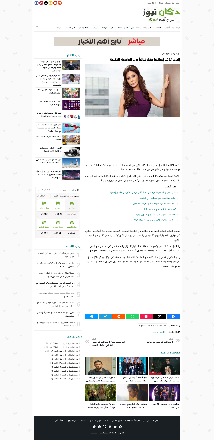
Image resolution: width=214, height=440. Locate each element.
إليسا (162, 332)
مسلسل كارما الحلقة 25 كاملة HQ (64, 371)
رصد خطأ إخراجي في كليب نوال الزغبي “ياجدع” (155, 215)
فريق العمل (117, 420)
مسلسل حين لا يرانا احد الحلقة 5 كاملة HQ (60, 343)
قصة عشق (59, 420)
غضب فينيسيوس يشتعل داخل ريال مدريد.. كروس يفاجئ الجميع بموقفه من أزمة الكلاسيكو (49, 80)
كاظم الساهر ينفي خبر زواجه (159, 340)
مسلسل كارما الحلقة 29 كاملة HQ (64, 355)
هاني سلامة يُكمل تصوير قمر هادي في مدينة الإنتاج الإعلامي (100, 379)
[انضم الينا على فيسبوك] (36, 3)
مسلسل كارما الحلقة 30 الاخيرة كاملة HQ (61, 351)
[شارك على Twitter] (159, 316)
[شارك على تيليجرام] (105, 316)
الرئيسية (176, 28)
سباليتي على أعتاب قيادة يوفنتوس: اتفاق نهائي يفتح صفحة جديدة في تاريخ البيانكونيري (49, 66)
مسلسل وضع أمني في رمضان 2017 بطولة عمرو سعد (133, 405)
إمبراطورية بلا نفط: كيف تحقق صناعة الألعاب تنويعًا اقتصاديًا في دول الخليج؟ (49, 128)
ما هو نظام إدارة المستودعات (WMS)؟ (49, 138)
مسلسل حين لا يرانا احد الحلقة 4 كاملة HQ (60, 347)
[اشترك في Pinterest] (41, 3)
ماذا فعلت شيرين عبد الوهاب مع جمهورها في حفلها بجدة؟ (56, 324)
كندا (154, 332)
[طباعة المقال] (91, 316)
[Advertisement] (132, 140)
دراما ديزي (72, 420)
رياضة (138, 28)
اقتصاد (157, 28)
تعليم (126, 28)
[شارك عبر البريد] (146, 316)
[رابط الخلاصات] (50, 3)
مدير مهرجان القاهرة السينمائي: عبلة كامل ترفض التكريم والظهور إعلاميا (143, 192)
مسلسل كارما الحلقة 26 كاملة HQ (64, 367)
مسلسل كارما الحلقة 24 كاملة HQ (64, 375)
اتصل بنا (156, 420)
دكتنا (107, 420)
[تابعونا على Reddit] (59, 3)
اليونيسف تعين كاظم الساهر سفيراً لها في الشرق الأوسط (108, 342)
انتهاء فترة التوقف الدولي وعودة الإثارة (50, 103)
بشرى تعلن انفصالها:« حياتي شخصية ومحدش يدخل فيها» (56, 314)
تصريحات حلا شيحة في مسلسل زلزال (159, 209)
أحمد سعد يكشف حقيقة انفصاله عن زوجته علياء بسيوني (57, 294)
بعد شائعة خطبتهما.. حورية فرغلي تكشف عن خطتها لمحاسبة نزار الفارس (56, 304)
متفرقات (59, 28)
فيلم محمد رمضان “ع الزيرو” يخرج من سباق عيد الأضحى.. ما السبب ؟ (56, 264)
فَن (132, 28)
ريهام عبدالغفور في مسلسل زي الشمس (157, 198)
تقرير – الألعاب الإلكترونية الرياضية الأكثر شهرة (51, 150)
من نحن (146, 420)
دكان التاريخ (71, 28)
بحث (37, 27)
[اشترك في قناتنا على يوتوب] (55, 3)
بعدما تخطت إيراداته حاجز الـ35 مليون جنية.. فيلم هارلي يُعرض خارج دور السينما (57, 274)
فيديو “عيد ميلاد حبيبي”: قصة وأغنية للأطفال (49, 91)
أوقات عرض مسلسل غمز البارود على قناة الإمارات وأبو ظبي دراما (165, 381)
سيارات (112, 28)
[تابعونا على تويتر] (45, 3)
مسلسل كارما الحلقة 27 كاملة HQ (64, 363)
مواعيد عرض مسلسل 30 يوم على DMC (166, 405)
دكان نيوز (120, 433)
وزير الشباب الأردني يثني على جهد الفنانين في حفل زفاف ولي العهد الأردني (55, 284)
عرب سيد (83, 420)
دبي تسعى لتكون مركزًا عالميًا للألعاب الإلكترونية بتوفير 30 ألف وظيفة (49, 174)
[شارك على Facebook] (173, 316)
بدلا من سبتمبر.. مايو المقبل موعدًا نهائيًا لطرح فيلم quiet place (101, 407)
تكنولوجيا (147, 28)
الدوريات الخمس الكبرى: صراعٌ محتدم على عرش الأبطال (49, 114)
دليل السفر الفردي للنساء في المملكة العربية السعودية (49, 161)
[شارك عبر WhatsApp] (132, 316)
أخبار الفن (166, 53)
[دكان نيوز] (107, 15)
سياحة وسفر (85, 28)
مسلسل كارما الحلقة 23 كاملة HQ (64, 379)
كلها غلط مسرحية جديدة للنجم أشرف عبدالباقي (154, 204)
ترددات (103, 28)
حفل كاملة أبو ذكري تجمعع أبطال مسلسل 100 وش (135, 379)
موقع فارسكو (95, 420)
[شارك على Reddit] (119, 316)
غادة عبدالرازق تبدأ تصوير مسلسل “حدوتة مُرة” (155, 220)
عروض (95, 28)
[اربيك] (107, 45)
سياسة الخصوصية (132, 420)
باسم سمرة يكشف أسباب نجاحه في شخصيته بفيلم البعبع (56, 255)
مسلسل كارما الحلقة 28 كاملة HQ (64, 359)
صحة (120, 28)
